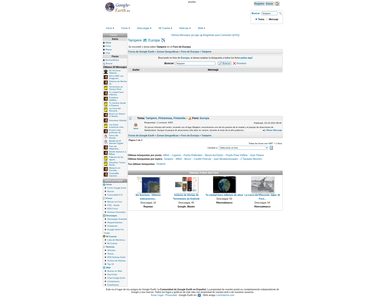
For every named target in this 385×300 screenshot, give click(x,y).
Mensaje (273, 19)
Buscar (256, 13)
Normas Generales (116, 212)
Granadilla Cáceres (114, 174)
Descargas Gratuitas (117, 219)
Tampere (168, 159)
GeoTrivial (112, 274)
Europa (204, 118)
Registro (259, 3)
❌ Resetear (239, 63)
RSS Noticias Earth (116, 257)
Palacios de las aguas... (116, 158)
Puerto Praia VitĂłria (237, 155)
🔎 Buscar (224, 63)
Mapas (108, 49)
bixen (136, 128)
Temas (110, 254)
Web (200, 28)
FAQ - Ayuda (113, 205)
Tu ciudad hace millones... (116, 93)
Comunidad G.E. (115, 195)
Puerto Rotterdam (192, 155)
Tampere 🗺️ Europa (144, 40)
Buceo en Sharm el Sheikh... (117, 115)
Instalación (112, 226)
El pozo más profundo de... (115, 131)
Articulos (111, 250)
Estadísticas (113, 285)
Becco (187, 159)
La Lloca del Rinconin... (115, 109)
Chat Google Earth (116, 278)
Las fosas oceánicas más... (117, 125)
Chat (107, 53)
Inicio (109, 28)
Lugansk (176, 155)
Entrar (269, 3)
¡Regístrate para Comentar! (217, 35)
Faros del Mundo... (113, 136)
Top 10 (110, 264)
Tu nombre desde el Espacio (117, 104)
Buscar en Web (114, 271)
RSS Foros (112, 208)
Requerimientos (114, 222)
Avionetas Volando (118, 120)
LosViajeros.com (225, 295)
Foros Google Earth (116, 188)
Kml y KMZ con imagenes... (116, 77)
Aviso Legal (157, 295)
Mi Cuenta (164, 28)
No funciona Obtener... (114, 71)
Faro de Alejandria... (114, 147)
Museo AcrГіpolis (214, 155)
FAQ (237, 35)
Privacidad (171, 295)
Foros (124, 28)
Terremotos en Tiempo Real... (116, 88)
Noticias (184, 28)
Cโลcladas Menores (251, 159)
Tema (260, 19)
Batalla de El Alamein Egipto (116, 142)
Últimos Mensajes (180, 35)
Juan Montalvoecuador (226, 159)
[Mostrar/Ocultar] (125, 34)
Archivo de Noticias (116, 260)
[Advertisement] (205, 94)
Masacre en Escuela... (114, 169)
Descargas (143, 28)
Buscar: (169, 63)
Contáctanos (113, 281)
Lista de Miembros (116, 240)
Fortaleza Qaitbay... (113, 98)
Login (196, 35)
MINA (166, 155)
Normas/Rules (112, 60)
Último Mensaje (274, 130)
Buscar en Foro (114, 202)
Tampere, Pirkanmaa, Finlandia (165, 118)
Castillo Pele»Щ (202, 159)
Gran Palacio (257, 155)
